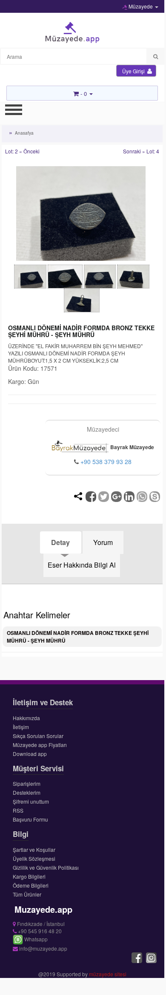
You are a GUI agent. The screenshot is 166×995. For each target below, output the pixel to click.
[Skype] (154, 496)
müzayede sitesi (107, 974)
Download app (30, 753)
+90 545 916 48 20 (39, 930)
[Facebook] (91, 496)
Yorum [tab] (103, 542)
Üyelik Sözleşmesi (34, 858)
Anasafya (24, 133)
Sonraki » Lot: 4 (141, 151)
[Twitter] (103, 496)
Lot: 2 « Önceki (22, 151)
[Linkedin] (129, 496)
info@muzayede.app (42, 948)
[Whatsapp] (142, 496)
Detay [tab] (60, 542)
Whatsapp (35, 939)
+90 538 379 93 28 (106, 461)
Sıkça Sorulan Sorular (38, 735)
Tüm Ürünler (27, 894)
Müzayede (140, 6)
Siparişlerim (26, 783)
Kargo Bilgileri (29, 876)
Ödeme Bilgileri (31, 885)
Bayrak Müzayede (131, 447)
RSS (18, 810)
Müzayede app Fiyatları (40, 744)
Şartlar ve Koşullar (34, 849)
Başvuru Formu (30, 819)
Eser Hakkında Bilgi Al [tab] (82, 565)
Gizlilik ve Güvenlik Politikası (46, 867)
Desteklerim (26, 792)
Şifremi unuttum (31, 801)
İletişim (21, 726)
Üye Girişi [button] (134, 71)
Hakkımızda (26, 717)
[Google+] (116, 496)
